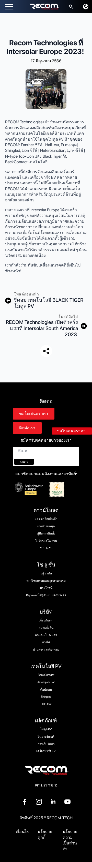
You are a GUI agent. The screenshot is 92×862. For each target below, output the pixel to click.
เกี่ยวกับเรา (46, 620)
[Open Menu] (9, 7)
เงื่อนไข (22, 831)
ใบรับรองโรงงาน (46, 541)
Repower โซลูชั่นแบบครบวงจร (46, 595)
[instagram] (38, 801)
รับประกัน (46, 548)
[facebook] (24, 801)
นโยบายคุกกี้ (45, 834)
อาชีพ (46, 642)
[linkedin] (53, 801)
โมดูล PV (46, 729)
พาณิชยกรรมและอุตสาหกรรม (46, 581)
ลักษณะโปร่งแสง (46, 635)
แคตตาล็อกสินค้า (45, 519)
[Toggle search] (71, 6)
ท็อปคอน (46, 689)
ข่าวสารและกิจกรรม (46, 649)
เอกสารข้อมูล (46, 526)
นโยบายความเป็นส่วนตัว (70, 840)
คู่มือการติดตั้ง (46, 533)
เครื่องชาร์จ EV (46, 751)
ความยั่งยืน (46, 628)
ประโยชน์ (46, 588)
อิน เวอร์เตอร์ (46, 736)
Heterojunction (46, 682)
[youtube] (67, 801)
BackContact (46, 675)
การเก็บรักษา (46, 744)
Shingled (46, 696)
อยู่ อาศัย (46, 573)
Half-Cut (46, 704)
